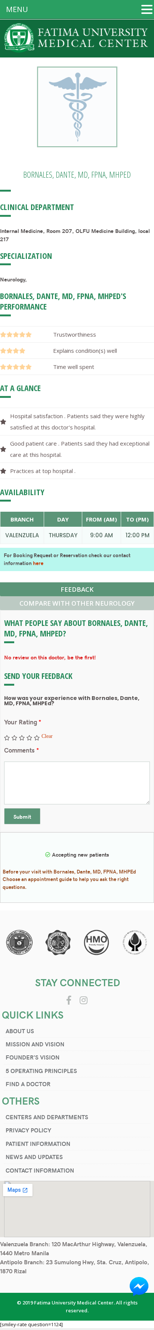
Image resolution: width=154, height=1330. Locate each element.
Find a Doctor (28, 1084)
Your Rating (22, 722)
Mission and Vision (35, 1044)
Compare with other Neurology (77, 603)
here (38, 563)
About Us (20, 1031)
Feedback (77, 589)
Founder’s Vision (32, 1057)
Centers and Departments (47, 1117)
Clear (47, 736)
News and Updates (34, 1157)
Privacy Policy (28, 1130)
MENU (17, 9)
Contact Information (40, 1170)
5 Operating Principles (41, 1071)
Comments (21, 750)
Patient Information (38, 1143)
